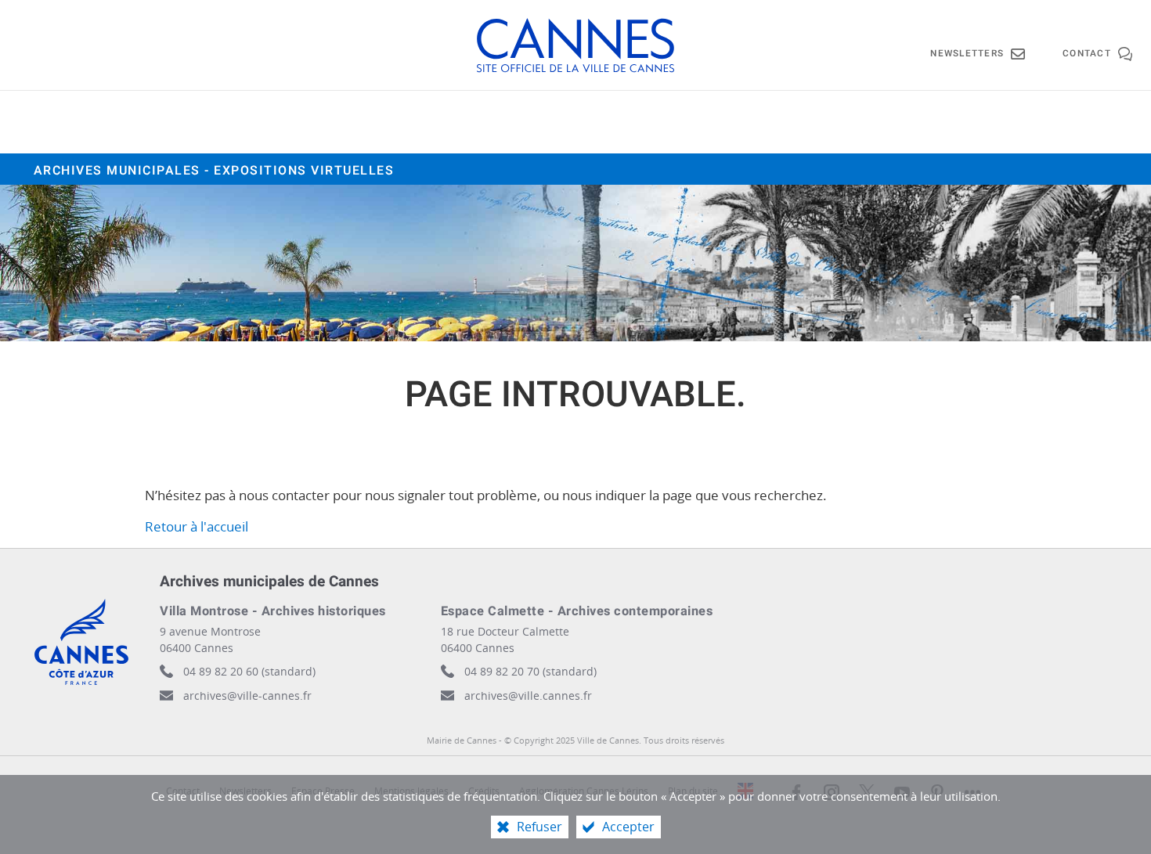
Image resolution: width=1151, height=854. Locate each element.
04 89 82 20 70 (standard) (530, 671)
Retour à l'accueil (196, 526)
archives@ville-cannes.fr (247, 695)
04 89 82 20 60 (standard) (249, 671)
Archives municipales (214, 170)
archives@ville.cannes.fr (528, 695)
